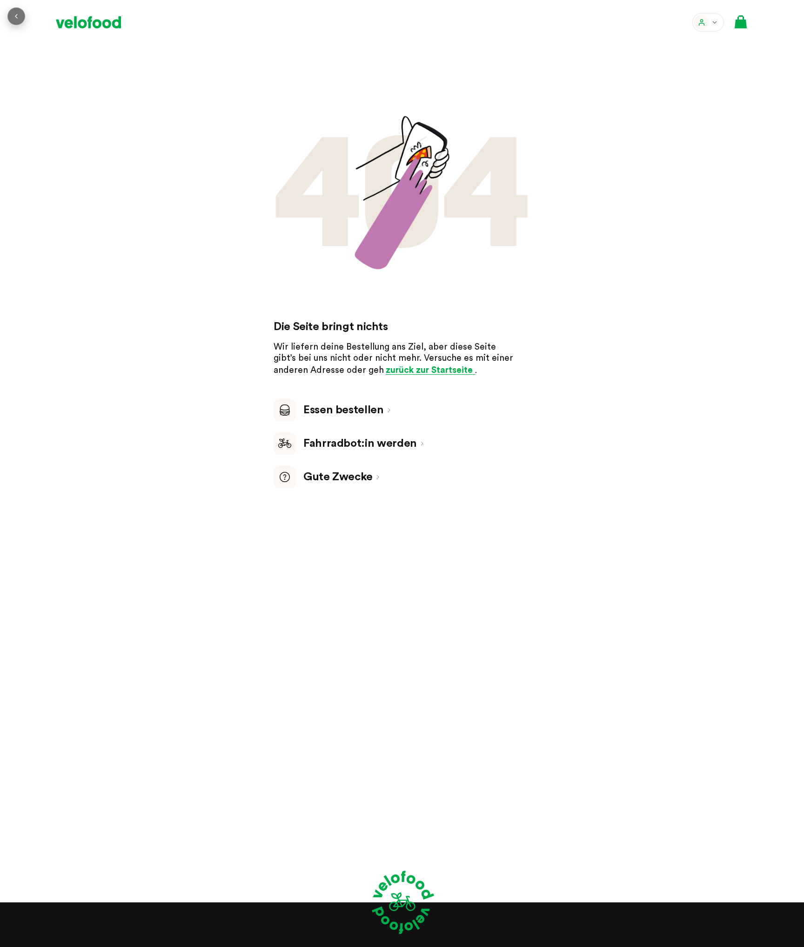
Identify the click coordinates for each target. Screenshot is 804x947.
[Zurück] (16, 16)
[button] (708, 22)
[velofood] (88, 22)
